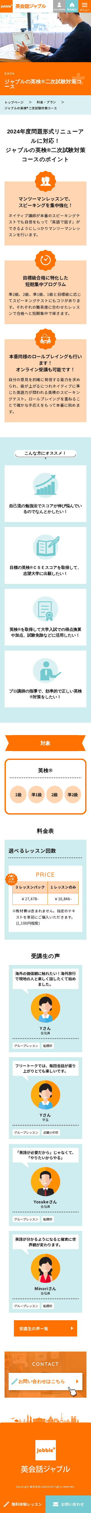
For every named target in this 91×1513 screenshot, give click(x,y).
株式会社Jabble (40, 1486)
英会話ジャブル (45, 1456)
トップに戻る (79, 1484)
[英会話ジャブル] (23, 6)
